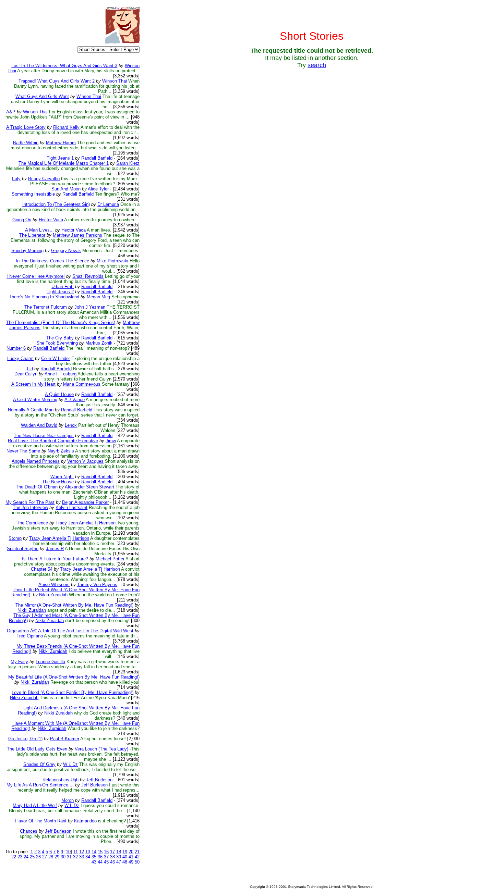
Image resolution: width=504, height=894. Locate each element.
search (317, 65)
